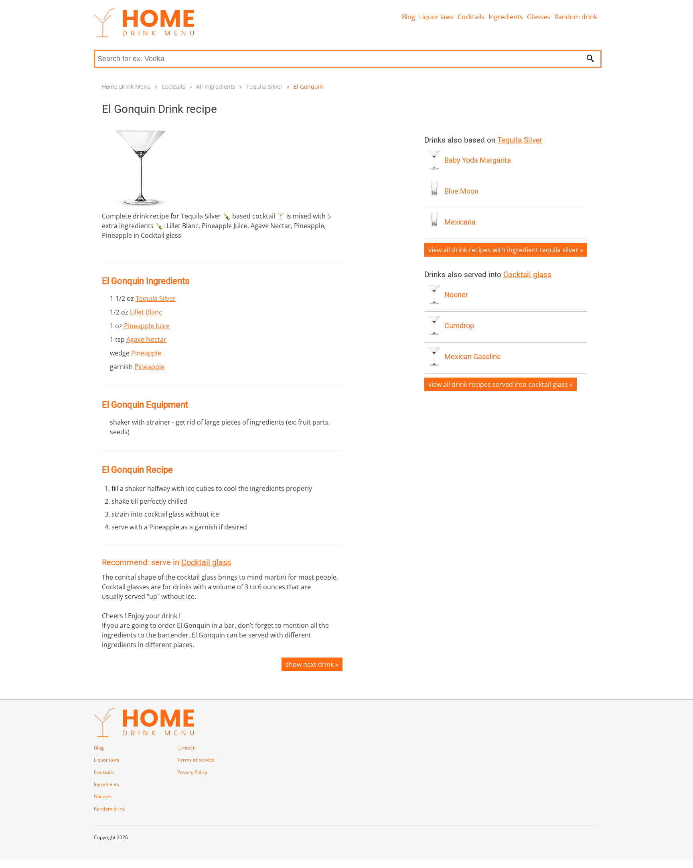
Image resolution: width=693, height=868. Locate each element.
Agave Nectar (146, 339)
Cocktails (471, 16)
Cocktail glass (206, 562)
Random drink (575, 16)
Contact (186, 747)
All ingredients (215, 86)
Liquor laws (436, 16)
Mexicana (460, 222)
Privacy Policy (192, 772)
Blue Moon (461, 191)
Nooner (456, 295)
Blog (408, 16)
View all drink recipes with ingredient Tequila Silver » (505, 249)
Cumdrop (459, 326)
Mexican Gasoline (472, 357)
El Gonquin (308, 86)
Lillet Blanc (146, 312)
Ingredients (505, 16)
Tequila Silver (264, 86)
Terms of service (196, 759)
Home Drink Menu (126, 86)
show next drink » (312, 664)
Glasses (538, 16)
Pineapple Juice (147, 325)
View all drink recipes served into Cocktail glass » (500, 384)
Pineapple (146, 353)
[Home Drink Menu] (144, 35)
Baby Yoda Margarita (477, 160)
